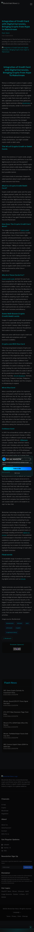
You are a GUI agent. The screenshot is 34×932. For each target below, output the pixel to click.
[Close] (30, 459)
